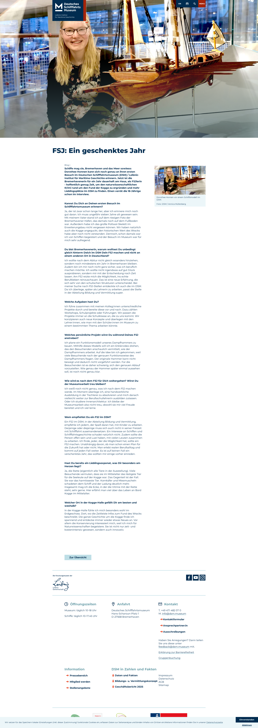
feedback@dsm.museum (174, 646)
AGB (161, 681)
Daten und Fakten (126, 675)
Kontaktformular (173, 619)
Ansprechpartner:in (175, 625)
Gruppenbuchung (169, 658)
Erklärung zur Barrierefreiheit (176, 652)
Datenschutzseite (214, 722)
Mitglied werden (79, 681)
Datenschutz (166, 678)
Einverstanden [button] (246, 719)
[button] (202, 3)
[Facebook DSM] (189, 579)
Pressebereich (78, 675)
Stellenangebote (79, 688)
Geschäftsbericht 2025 (129, 686)
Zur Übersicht (78, 557)
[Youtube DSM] (196, 579)
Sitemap (164, 685)
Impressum (165, 675)
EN (179, 4)
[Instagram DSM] (203, 579)
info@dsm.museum (174, 613)
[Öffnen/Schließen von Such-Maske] (194, 3)
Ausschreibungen (174, 631)
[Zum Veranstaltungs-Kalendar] (187, 3)
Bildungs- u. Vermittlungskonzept (136, 681)
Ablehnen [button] (247, 725)
